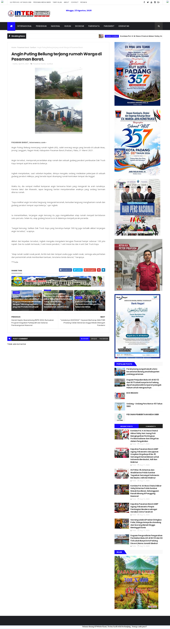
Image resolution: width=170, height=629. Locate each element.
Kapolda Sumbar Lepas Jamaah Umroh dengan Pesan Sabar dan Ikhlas (89, 304)
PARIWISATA (94, 26)
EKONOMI (79, 26)
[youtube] (151, 2)
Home (13, 47)
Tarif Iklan (57, 2)
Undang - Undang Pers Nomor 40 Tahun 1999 (144, 405)
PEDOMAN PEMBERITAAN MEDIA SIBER (142, 414)
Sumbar (33, 47)
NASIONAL (55, 26)
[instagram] (155, 2)
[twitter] (147, 2)
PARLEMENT (109, 26)
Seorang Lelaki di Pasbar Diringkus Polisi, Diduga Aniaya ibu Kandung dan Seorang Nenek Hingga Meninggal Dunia (146, 523)
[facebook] (144, 2)
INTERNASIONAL (24, 26)
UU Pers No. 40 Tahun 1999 (20, 2)
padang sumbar (92, 36)
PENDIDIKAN (41, 26)
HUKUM (67, 26)
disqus (94, 339)
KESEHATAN (124, 26)
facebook (104, 339)
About (66, 2)
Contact (74, 2)
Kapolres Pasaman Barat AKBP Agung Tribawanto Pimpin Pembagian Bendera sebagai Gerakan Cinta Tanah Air (144, 508)
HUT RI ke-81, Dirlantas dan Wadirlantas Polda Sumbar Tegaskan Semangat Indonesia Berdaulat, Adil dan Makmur (144, 474)
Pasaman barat (23, 47)
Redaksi (83, 2)
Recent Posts (126, 426)
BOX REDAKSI (132, 393)
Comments (151, 426)
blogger (84, 339)
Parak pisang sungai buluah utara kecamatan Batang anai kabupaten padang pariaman (142, 371)
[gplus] (158, 2)
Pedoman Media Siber (42, 2)
